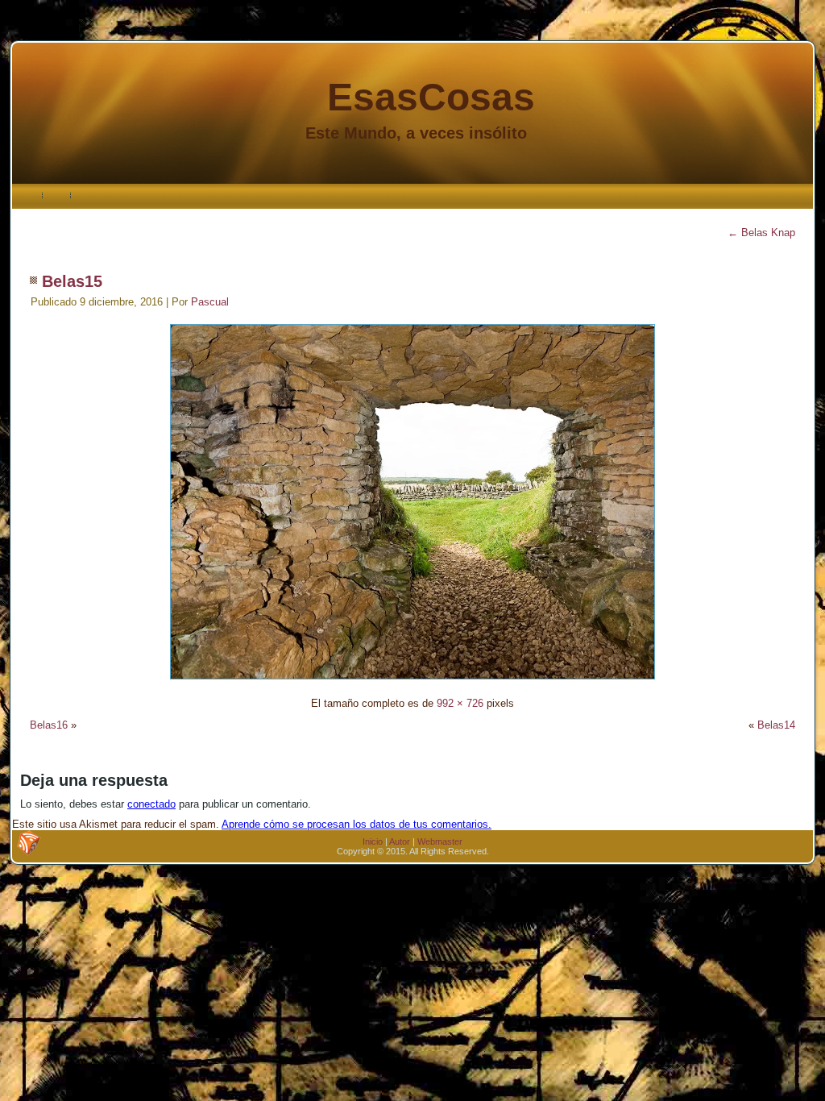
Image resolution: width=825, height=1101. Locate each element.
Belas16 (49, 725)
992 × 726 (460, 703)
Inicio (373, 841)
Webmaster (439, 841)
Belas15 (72, 281)
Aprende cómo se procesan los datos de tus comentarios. (356, 824)
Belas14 (776, 725)
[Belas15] (412, 681)
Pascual (210, 302)
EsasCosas (431, 97)
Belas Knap (761, 232)
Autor (399, 841)
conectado (151, 804)
